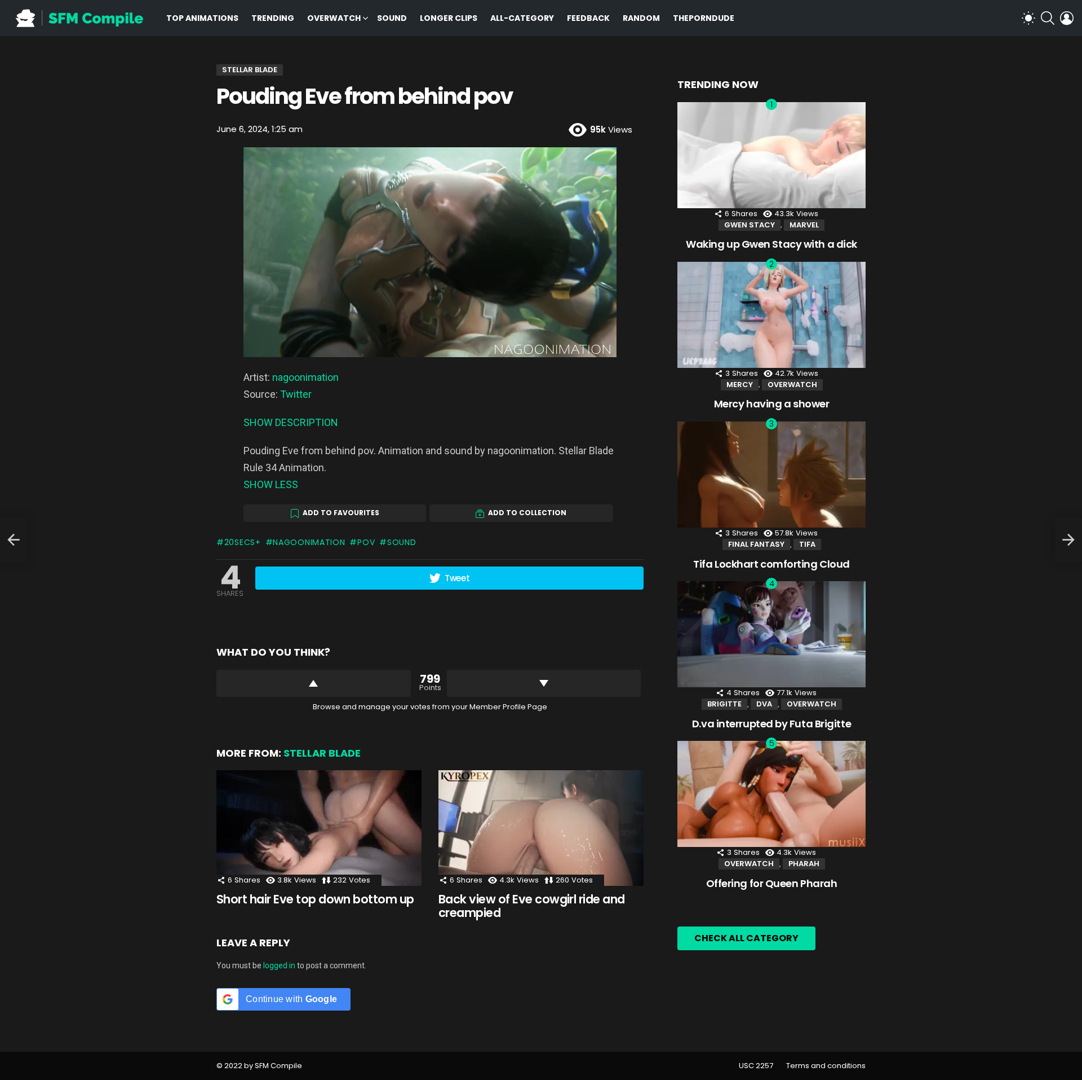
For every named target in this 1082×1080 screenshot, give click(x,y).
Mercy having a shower (772, 404)
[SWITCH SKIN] (1028, 18)
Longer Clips (448, 18)
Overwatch (334, 18)
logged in (279, 965)
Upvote (313, 683)
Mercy (739, 384)
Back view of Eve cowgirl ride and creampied (531, 906)
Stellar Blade (322, 753)
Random (641, 18)
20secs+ (242, 542)
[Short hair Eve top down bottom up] (319, 828)
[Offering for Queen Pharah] (771, 794)
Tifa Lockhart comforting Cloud (771, 564)
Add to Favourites (341, 512)
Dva (764, 704)
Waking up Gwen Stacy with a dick (771, 244)
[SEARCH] (1047, 18)
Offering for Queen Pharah (771, 883)
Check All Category (746, 938)
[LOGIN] (1067, 18)
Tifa (807, 544)
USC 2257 (756, 1065)
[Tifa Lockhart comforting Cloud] (771, 475)
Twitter (296, 394)
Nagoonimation (309, 542)
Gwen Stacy (749, 224)
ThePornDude (703, 18)
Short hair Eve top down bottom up (315, 899)
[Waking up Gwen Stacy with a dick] (771, 155)
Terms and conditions (826, 1065)
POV (366, 542)
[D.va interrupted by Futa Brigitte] (771, 634)
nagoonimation (305, 377)
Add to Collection (527, 512)
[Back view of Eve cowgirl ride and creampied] (541, 828)
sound (401, 542)
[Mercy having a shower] (771, 315)
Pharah (803, 863)
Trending (272, 18)
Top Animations (202, 18)
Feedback (588, 18)
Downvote (544, 683)
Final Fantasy (756, 544)
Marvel (804, 224)
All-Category (522, 18)
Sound (392, 18)
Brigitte (724, 704)
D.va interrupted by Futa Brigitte (771, 724)
